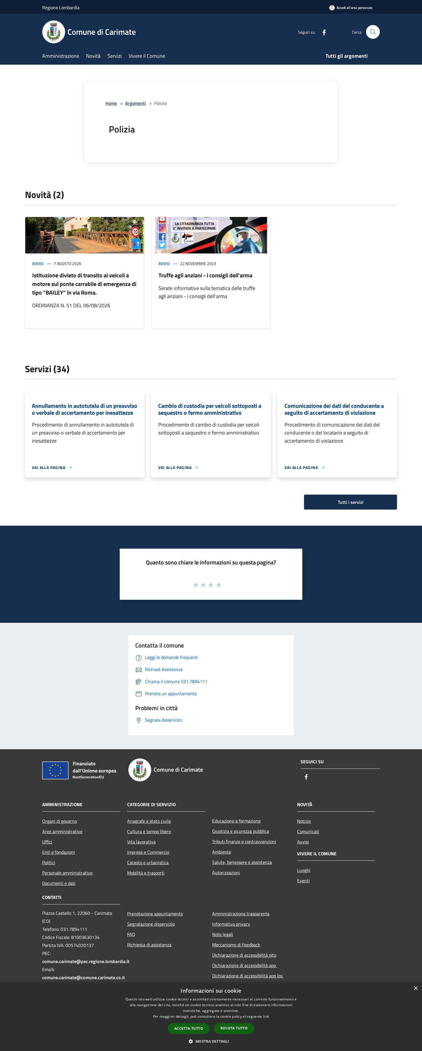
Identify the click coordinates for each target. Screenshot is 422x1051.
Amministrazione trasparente (241, 913)
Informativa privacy (231, 924)
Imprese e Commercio (148, 852)
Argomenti (135, 103)
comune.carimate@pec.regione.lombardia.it (85, 961)
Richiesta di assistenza (149, 944)
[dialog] (211, 1016)
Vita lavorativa (141, 841)
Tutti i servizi (350, 502)
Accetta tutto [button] (188, 1028)
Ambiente (221, 851)
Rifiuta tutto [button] (234, 1028)
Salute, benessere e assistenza (242, 862)
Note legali (222, 934)
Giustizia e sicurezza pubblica (240, 831)
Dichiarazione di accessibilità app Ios (248, 975)
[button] (211, 1041)
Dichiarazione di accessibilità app (244, 965)
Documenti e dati (59, 883)
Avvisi (38, 263)
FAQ (131, 934)
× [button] (415, 988)
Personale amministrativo (67, 872)
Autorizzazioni (226, 872)
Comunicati (308, 831)
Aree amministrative (62, 831)
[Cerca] (373, 32)
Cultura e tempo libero (149, 831)
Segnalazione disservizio (151, 924)
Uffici (47, 841)
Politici (48, 862)
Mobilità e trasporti (145, 872)
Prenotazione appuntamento (155, 913)
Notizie (304, 821)
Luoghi (303, 870)
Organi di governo (59, 821)
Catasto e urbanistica (148, 862)
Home (111, 103)
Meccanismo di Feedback (236, 944)
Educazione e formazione (236, 820)
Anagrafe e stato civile (149, 821)
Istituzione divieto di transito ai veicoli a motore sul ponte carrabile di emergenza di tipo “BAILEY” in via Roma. (84, 284)
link (266, 1016)
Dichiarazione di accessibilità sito (244, 955)
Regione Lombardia (61, 7)
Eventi (303, 880)
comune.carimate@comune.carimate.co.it (83, 977)
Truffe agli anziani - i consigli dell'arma (205, 275)
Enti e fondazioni (58, 852)
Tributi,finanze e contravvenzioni (244, 841)
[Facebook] (322, 32)
